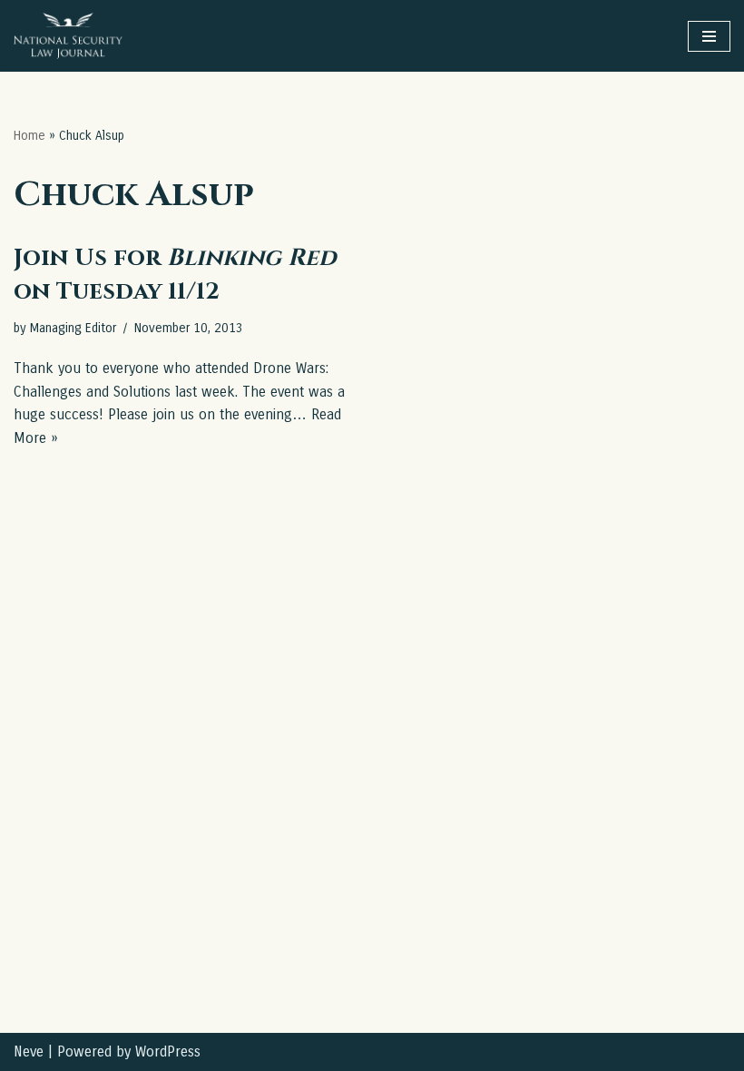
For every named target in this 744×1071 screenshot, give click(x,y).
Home (29, 135)
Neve (29, 1051)
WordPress (168, 1051)
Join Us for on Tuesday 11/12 (175, 274)
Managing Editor (73, 328)
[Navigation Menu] (709, 36)
